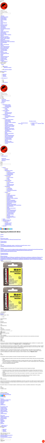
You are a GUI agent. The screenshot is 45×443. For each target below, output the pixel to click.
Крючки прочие (37, 259)
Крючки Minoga (3, 257)
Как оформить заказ (4, 406)
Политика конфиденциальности (6, 435)
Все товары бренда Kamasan (5, 394)
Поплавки (38, 249)
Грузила (11, 249)
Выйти (1, 422)
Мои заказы (2, 415)
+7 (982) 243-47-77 (4, 61)
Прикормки (6, 246)
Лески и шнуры (20, 245)
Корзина (2, 419)
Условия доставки (3, 408)
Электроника (9, 188)
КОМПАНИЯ (3, 396)
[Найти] (1, 14)
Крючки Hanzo (23, 258)
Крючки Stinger (23, 259)
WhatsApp (4, 76)
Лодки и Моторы (10, 182)
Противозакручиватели (8, 251)
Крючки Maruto (7, 259)
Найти (2, 440)
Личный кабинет (3, 413)
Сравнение (2, 421)
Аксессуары (2, 245)
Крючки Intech (35, 258)
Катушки (6, 245)
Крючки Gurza (18, 258)
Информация (2, 404)
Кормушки (15, 249)
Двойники (2, 254)
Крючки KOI (8, 257)
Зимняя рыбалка (3, 242)
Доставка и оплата (8, 222)
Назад (7, 168)
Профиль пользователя (4, 416)
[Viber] (7, 229)
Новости (2, 398)
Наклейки (27, 250)
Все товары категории (4, 393)
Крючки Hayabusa (29, 258)
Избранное (2, 420)
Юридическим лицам (4, 400)
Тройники (6, 254)
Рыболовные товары (11, 172)
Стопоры (15, 251)
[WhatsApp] (8, 229)
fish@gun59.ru (3, 71)
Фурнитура (15, 250)
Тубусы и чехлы (16, 246)
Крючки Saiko (18, 259)
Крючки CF (36, 257)
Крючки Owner (12, 259)
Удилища (20, 246)
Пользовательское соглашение (6, 437)
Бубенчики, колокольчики (5, 249)
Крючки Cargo (25, 257)
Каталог (6, 169)
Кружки (18, 249)
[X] (5, 229)
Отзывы (1, 403)
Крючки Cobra (31, 257)
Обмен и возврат (3, 410)
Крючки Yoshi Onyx (30, 259)
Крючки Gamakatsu (11, 258)
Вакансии (2, 402)
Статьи (1, 412)
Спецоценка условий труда (5, 399)
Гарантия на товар (3, 409)
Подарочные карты (4, 411)
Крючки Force (5, 258)
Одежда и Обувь (10, 177)
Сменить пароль (3, 417)
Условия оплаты (3, 407)
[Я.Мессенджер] (1, 395)
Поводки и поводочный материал (30, 249)
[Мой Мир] (4, 229)
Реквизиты (2, 401)
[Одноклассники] (2, 229)
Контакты (2, 423)
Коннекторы (23, 250)
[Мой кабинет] (0, 157)
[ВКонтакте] (1, 229)
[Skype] (10, 229)
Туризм (8, 194)
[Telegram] (12, 229)
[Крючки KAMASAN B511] (12, 286)
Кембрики (19, 250)
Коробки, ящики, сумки (12, 245)
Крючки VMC (20, 257)
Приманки (11, 246)
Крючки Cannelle (14, 257)
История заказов (3, 418)
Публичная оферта (3, 436)
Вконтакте (5, 74)
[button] (43, 441)
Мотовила (22, 249)
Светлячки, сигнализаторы (8, 250)
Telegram (4, 75)
